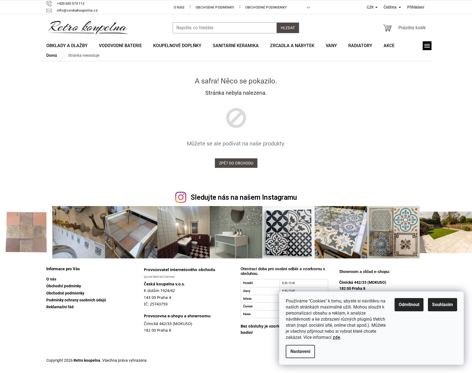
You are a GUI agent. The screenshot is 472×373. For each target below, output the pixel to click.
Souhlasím (442, 304)
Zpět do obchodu (236, 163)
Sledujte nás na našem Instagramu (244, 197)
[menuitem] (67, 45)
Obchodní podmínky (214, 7)
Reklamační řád (60, 307)
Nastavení (300, 351)
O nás (179, 7)
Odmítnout (409, 304)
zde (336, 337)
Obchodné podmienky (266, 7)
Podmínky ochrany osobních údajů (76, 300)
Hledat (288, 28)
